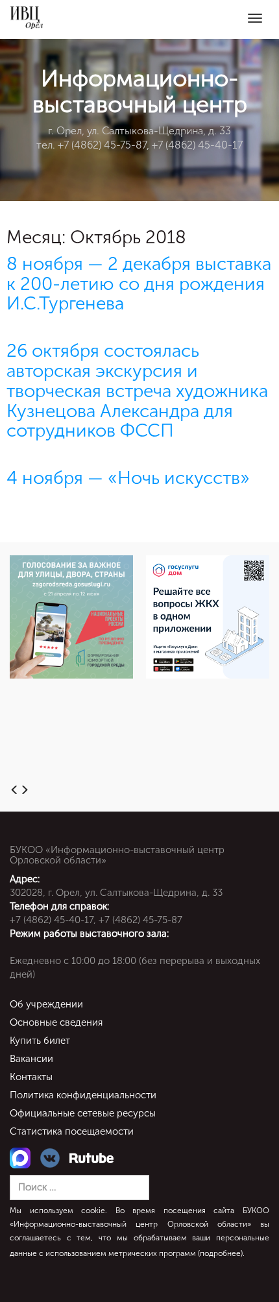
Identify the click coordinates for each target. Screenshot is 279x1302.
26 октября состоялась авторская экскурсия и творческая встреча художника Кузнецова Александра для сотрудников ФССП (137, 390)
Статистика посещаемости (72, 1131)
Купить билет (40, 1040)
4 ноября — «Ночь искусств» (128, 477)
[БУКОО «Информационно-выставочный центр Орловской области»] (26, 18)
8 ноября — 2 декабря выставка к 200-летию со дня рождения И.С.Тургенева (138, 284)
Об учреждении (46, 1004)
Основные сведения (56, 1022)
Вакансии (31, 1059)
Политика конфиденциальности (83, 1095)
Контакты (31, 1077)
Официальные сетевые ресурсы (83, 1113)
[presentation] (14, 791)
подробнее (220, 1253)
